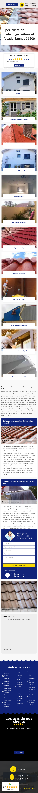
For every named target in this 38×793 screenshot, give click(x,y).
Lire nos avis (10, 789)
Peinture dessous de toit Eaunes (19, 676)
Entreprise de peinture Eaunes (32, 681)
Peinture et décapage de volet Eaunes (7, 692)
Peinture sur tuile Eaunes (7, 683)
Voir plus (19, 753)
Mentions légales (29, 788)
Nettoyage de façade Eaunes (32, 690)
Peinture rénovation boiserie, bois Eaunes (20, 687)
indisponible (30, 4)
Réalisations (12, 5)
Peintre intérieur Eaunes (7, 676)
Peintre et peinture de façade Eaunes (20, 697)
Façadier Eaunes (31, 696)
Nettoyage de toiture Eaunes (32, 702)
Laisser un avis (19, 65)
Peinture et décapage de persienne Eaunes (7, 702)
